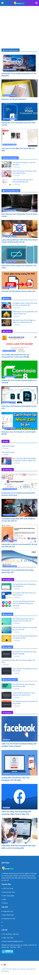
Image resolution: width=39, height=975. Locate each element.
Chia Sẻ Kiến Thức (9, 892)
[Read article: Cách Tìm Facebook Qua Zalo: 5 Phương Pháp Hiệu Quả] (7, 182)
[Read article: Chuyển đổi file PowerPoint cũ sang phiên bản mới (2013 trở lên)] (7, 695)
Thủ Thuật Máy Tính (9, 210)
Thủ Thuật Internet (9, 69)
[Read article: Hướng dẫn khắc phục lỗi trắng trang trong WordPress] (7, 586)
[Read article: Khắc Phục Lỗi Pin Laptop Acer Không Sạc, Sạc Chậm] (20, 255)
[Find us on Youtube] (5, 965)
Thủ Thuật (8, 969)
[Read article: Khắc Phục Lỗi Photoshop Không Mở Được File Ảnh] (20, 395)
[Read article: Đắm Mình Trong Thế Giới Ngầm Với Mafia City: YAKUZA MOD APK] (7, 322)
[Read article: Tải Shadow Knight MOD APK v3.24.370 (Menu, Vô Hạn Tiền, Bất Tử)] (20, 508)
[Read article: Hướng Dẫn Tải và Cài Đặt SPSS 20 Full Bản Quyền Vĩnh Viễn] (20, 559)
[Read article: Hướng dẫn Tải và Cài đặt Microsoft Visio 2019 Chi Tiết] (20, 112)
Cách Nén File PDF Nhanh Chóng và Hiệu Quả (18, 291)
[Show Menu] (2, 3)
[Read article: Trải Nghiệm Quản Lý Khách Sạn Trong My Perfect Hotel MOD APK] (7, 305)
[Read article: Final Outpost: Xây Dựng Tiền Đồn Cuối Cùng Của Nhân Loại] (7, 314)
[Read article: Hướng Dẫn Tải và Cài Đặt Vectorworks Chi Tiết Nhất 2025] (20, 62)
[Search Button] (37, 3)
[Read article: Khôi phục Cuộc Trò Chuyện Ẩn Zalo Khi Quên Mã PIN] (20, 421)
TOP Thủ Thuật (8, 888)
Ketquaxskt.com (8, 911)
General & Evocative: (8, 446)
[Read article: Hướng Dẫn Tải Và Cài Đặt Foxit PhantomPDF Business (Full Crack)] (20, 482)
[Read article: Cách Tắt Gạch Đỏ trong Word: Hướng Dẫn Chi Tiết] (7, 671)
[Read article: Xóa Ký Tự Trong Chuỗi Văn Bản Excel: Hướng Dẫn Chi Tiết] (7, 638)
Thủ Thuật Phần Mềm (9, 489)
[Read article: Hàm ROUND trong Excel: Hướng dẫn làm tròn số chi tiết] (7, 630)
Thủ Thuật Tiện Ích (9, 350)
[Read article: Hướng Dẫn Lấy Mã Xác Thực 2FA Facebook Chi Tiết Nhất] (20, 763)
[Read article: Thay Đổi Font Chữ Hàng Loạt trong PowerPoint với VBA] (7, 686)
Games (5, 903)
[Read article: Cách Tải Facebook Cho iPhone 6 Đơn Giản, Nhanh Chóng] (7, 173)
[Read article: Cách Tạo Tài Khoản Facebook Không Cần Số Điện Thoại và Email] (20, 729)
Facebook (6, 739)
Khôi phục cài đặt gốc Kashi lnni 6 (14, 99)
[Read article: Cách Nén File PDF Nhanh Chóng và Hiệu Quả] (20, 280)
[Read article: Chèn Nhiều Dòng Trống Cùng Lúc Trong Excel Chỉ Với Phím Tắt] (7, 621)
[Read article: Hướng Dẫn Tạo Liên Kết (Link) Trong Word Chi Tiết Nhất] (7, 654)
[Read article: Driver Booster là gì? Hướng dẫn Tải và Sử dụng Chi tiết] (20, 203)
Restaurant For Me (9, 918)
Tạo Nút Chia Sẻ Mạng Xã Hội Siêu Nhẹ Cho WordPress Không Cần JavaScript (23, 603)
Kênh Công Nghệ (8, 895)
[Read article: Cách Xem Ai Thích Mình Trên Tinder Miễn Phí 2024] (20, 137)
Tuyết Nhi (17, 167)
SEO (4, 899)
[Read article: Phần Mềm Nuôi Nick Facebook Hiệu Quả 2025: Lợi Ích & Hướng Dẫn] (20, 830)
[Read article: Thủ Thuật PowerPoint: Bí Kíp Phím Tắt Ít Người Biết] (7, 703)
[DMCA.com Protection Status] (8, 951)
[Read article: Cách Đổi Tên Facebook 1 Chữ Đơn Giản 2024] (7, 165)
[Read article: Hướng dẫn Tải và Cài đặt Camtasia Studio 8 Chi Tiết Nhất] (20, 369)
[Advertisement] (19, 28)
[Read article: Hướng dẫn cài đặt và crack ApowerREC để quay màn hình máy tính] (20, 533)
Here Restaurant (8, 915)
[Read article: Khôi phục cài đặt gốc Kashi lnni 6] (20, 88)
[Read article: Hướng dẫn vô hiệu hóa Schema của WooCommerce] (7, 595)
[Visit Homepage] (19, 3)
